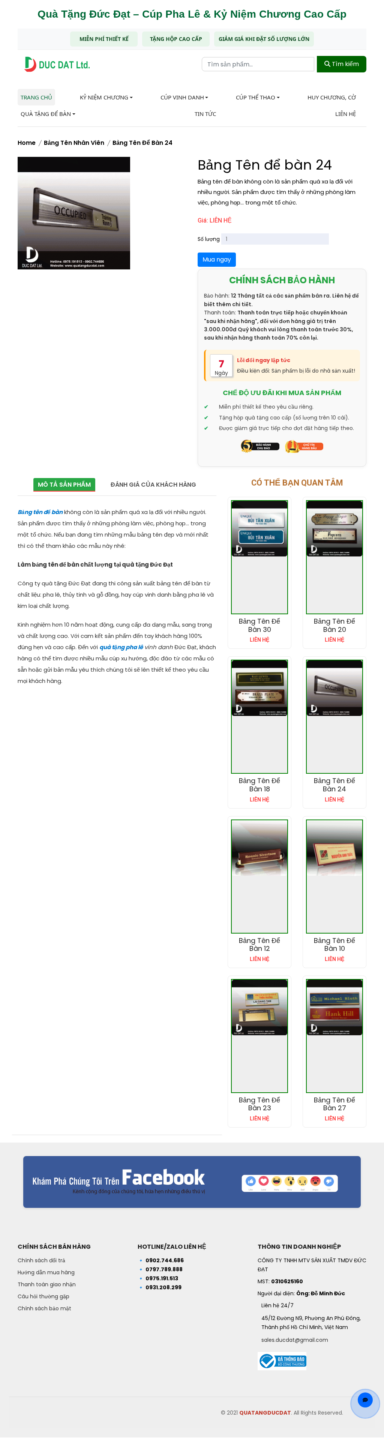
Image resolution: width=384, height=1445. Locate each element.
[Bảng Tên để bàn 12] (259, 848)
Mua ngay (216, 259)
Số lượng (209, 239)
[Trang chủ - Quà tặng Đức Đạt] (57, 64)
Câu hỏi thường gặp (43, 1296)
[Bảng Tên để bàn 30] (259, 528)
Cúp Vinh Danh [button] (182, 97)
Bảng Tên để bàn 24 (142, 142)
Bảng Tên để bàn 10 (334, 944)
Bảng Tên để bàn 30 (259, 625)
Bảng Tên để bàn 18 (259, 785)
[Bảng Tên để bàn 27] (334, 1007)
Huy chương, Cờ (332, 97)
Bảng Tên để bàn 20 (334, 625)
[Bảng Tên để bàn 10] (334, 848)
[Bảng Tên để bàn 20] (334, 528)
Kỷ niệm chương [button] (104, 97)
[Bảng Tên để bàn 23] (259, 1007)
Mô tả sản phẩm (64, 484)
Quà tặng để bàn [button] (46, 113)
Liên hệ (345, 113)
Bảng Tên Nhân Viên (74, 142)
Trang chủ (36, 97)
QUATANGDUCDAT (265, 1412)
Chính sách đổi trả (41, 1260)
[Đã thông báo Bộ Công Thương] (282, 1359)
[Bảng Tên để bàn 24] (334, 688)
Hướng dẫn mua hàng (46, 1272)
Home (27, 142)
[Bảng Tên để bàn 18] (259, 688)
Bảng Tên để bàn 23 (259, 1104)
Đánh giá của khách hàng (153, 484)
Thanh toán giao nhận (47, 1284)
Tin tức (205, 113)
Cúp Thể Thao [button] (255, 97)
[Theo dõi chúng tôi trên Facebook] (192, 1182)
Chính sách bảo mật (44, 1308)
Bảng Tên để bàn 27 (334, 1104)
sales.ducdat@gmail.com (294, 1340)
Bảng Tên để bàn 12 (259, 944)
